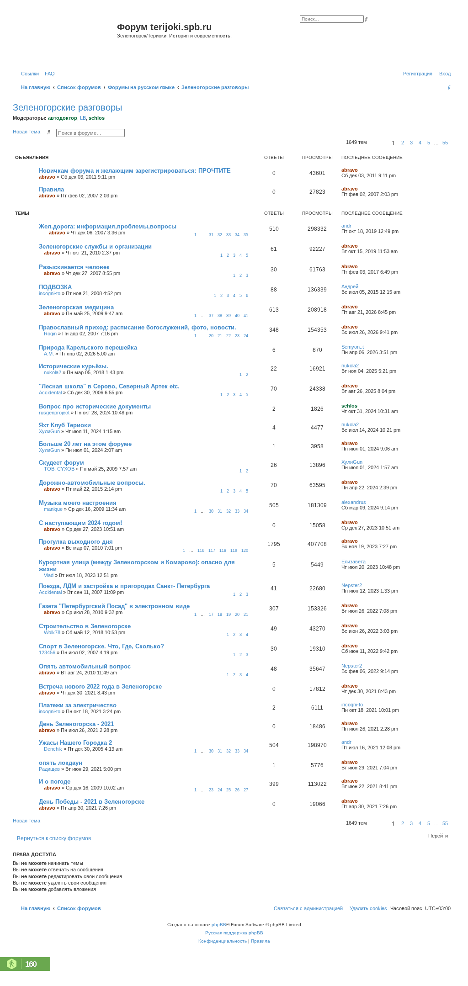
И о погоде (54, 781)
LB (83, 118)
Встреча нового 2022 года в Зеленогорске (100, 686)
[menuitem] (48, 73)
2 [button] (402, 142)
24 (246, 336)
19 (228, 614)
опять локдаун (60, 762)
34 (237, 235)
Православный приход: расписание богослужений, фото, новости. (137, 327)
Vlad (48, 575)
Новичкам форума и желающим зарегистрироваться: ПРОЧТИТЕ (135, 170)
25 (228, 790)
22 (228, 336)
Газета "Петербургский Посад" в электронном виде (114, 606)
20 (211, 336)
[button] (378, 142)
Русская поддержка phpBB (234, 932)
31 (211, 235)
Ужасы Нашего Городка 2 (75, 742)
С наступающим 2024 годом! (80, 523)
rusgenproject (54, 412)
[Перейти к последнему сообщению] (361, 170)
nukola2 (52, 372)
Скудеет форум (61, 462)
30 (211, 511)
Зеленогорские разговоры (67, 107)
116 (200, 550)
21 (220, 336)
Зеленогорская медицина (76, 307)
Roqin (50, 333)
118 (222, 550)
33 (228, 235)
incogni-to (49, 293)
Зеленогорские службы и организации (95, 246)
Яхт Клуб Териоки (65, 425)
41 (246, 315)
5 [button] (428, 142)
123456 (47, 652)
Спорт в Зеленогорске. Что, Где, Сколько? (101, 646)
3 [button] (411, 142)
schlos (97, 118)
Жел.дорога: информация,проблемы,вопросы (107, 226)
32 (220, 235)
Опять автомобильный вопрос (85, 666)
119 (233, 550)
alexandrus (353, 502)
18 (220, 614)
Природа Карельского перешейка (88, 347)
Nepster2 (351, 585)
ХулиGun (49, 431)
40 (237, 315)
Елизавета (353, 561)
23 (237, 336)
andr (346, 225)
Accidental (50, 392)
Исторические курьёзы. (73, 366)
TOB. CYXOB (59, 469)
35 (246, 235)
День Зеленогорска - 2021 (76, 724)
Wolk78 (52, 632)
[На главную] (66, 38)
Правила (51, 189)
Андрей (349, 286)
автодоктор (62, 118)
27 (246, 790)
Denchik (53, 749)
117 (211, 550)
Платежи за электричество (78, 705)
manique (53, 509)
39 (228, 315)
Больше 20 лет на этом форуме (85, 443)
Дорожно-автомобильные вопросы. (92, 482)
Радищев (49, 769)
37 (211, 315)
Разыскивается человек (74, 267)
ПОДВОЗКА (55, 287)
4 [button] (420, 142)
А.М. (49, 353)
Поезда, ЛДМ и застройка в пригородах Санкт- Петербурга (124, 586)
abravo (47, 177)
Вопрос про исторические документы (95, 406)
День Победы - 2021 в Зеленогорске (91, 801)
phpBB (219, 924)
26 (237, 790)
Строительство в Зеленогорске (85, 626)
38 (220, 315)
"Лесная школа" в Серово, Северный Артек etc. (109, 386)
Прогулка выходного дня (76, 541)
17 (211, 614)
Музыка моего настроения (78, 502)
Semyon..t (352, 347)
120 (244, 550)
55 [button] (445, 142)
